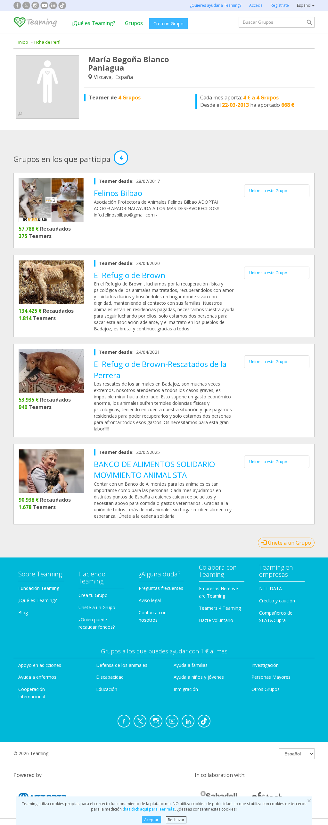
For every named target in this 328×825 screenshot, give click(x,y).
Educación (106, 689)
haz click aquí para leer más (149, 809)
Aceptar (151, 819)
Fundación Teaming (38, 588)
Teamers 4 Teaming (220, 608)
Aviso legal (150, 600)
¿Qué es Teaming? (93, 23)
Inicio (23, 42)
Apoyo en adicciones (39, 665)
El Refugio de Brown (129, 275)
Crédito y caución (277, 601)
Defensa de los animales (121, 665)
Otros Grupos (265, 689)
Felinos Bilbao (118, 193)
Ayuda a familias (191, 665)
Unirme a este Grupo (268, 190)
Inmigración (186, 689)
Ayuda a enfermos (37, 677)
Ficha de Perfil (48, 42)
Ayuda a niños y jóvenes (199, 677)
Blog (23, 612)
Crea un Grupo (168, 24)
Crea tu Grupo (93, 595)
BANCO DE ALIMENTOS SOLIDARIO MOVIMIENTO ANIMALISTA (154, 469)
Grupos (134, 23)
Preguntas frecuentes (161, 588)
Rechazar (176, 819)
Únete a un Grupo (288, 542)
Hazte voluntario (216, 620)
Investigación (265, 665)
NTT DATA (270, 588)
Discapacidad (110, 677)
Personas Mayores (271, 677)
